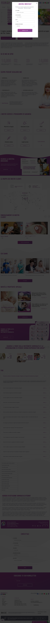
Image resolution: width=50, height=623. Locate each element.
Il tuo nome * (17, 10)
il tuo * (16, 19)
